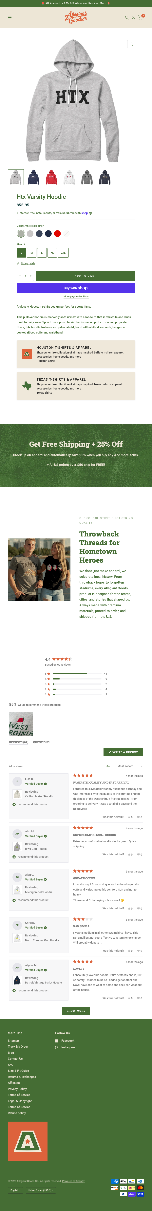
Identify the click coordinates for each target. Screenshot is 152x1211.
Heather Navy (39, 233)
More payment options (76, 296)
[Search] (127, 17)
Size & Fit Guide (18, 1071)
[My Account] (133, 17)
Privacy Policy (17, 1089)
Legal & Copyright (20, 1101)
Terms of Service (19, 1095)
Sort (109, 766)
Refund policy (17, 1113)
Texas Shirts (44, 392)
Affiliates (14, 1083)
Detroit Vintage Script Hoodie (43, 982)
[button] (76, 674)
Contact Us (15, 1058)
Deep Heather (30, 233)
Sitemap (13, 1040)
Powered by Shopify (73, 1181)
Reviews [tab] (18, 743)
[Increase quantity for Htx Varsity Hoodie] (31, 276)
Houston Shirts (46, 360)
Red (57, 233)
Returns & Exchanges (22, 1077)
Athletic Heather (21, 233)
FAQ (10, 1065)
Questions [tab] (41, 743)
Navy (48, 233)
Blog (11, 1053)
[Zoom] (131, 44)
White (66, 233)
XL (52, 252)
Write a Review (126, 753)
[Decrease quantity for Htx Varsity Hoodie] (20, 276)
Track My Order (18, 1046)
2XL (63, 252)
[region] (21, 724)
